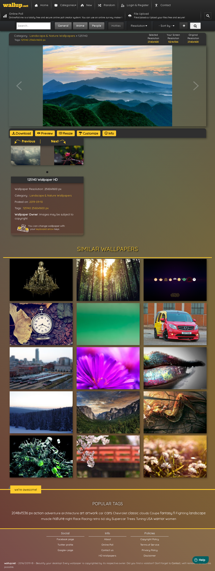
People (96, 25)
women (170, 519)
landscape (197, 513)
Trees (131, 519)
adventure (52, 513)
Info (111, 133)
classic (133, 513)
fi (174, 513)
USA (150, 519)
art (82, 513)
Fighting (182, 513)
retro (96, 519)
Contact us (107, 550)
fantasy (166, 513)
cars (108, 512)
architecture (70, 513)
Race (77, 519)
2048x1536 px (22, 513)
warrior (159, 519)
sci (103, 519)
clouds (144, 513)
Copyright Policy (149, 539)
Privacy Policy (150, 550)
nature (58, 518)
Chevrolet (120, 513)
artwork (91, 513)
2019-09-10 (36, 201)
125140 (25, 39)
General (63, 25)
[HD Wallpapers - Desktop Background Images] (15, 5)
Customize (90, 133)
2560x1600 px (37, 39)
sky (108, 519)
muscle (46, 519)
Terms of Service (149, 544)
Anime (80, 25)
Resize (67, 133)
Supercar (119, 519)
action (39, 513)
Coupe (154, 513)
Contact (176, 563)
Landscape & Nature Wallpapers (52, 36)
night (68, 519)
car (101, 513)
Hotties (116, 25)
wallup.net (10, 563)
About (107, 539)
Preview (46, 133)
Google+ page (65, 550)
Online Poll (107, 544)
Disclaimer (150, 555)
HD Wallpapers (107, 555)
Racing (86, 519)
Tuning (141, 519)
